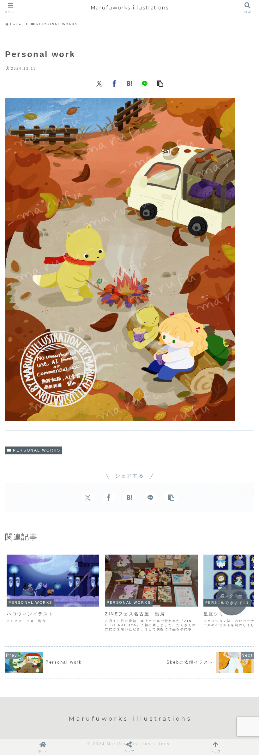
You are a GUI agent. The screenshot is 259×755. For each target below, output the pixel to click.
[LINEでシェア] (145, 83)
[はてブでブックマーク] (129, 83)
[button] (160, 83)
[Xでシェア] (99, 83)
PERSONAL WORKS (36, 450)
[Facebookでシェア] (114, 83)
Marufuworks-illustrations (130, 8)
